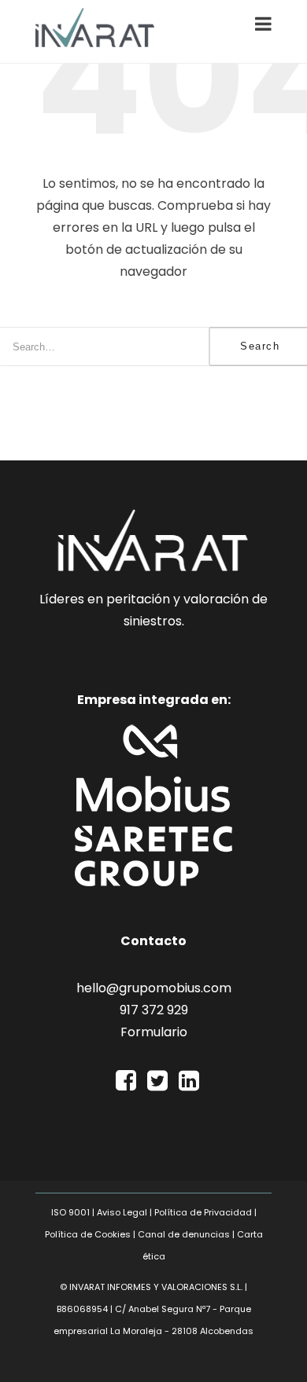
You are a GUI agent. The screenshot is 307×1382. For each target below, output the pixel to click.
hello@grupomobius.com (153, 988)
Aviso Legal (122, 1212)
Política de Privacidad (203, 1212)
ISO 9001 (70, 1212)
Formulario (153, 1032)
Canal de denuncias (184, 1234)
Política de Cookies (88, 1234)
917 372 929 (154, 1010)
